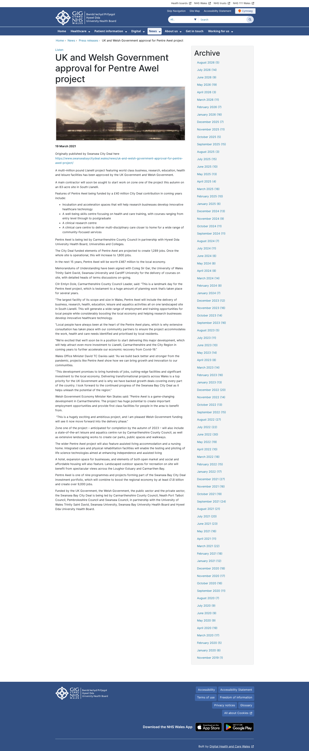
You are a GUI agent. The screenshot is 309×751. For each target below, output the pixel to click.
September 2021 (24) (211, 501)
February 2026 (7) (209, 107)
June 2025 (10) (207, 166)
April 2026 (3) (206, 92)
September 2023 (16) (211, 323)
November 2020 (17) (211, 576)
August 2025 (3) (208, 151)
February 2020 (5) (209, 643)
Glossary (246, 705)
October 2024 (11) (209, 226)
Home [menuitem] (62, 31)
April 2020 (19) (207, 628)
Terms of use (206, 697)
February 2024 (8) (209, 285)
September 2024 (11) (211, 233)
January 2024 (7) (208, 293)
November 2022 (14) (211, 397)
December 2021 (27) (211, 479)
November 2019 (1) (210, 657)
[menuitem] (89, 32)
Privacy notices (224, 705)
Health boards (179, 3)
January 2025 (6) (209, 204)
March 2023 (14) (208, 367)
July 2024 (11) (206, 248)
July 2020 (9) (206, 605)
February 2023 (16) (210, 375)
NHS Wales (200, 3)
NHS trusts (220, 3)
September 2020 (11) (211, 590)
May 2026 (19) (207, 84)
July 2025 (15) (207, 159)
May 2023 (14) (207, 352)
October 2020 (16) (209, 583)
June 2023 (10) (207, 345)
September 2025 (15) (211, 144)
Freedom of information (236, 697)
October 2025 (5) (209, 137)
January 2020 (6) (209, 650)
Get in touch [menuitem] (194, 31)
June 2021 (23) (207, 523)
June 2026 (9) (206, 77)
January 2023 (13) (209, 382)
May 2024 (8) (206, 263)
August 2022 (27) (209, 419)
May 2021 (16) (206, 531)
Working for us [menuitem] (218, 31)
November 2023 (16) (211, 308)
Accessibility (206, 689)
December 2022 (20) (211, 390)
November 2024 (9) (210, 218)
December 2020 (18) (211, 568)
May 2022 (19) (207, 442)
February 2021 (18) (209, 553)
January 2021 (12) (209, 561)
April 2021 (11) (206, 538)
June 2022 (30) (207, 434)
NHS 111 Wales (241, 3)
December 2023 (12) (211, 300)
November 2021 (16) (211, 486)
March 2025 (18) (208, 189)
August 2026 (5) (208, 62)
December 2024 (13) (211, 211)
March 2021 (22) (208, 546)
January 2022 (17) (209, 471)
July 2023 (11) (206, 338)
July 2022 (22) (207, 427)
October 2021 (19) (209, 494)
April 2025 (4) (206, 181)
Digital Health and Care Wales (230, 746)
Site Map (195, 10)
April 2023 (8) (206, 360)
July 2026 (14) (207, 70)
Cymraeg (247, 10)
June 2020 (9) (206, 613)
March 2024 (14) (208, 278)
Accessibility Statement (217, 10)
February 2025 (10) (210, 196)
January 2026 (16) (209, 114)
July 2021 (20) (207, 516)
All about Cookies (236, 713)
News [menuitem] (153, 31)
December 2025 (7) (210, 122)
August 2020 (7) (208, 598)
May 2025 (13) (207, 174)
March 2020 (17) (208, 635)
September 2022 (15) (211, 412)
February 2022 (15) (210, 464)
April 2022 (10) (207, 449)
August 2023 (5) (208, 330)
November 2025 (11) (211, 129)
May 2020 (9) (206, 620)
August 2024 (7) (208, 241)
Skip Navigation (176, 10)
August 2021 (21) (208, 509)
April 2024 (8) (206, 270)
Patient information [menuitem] (108, 31)
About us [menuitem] (171, 31)
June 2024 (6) (206, 256)
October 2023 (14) (209, 315)
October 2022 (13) (209, 404)
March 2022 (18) (208, 457)
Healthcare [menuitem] (78, 31)
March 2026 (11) (208, 99)
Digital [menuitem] (136, 31)
